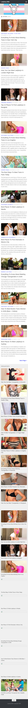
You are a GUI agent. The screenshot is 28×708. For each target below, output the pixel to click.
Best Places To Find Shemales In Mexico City (11, 624)
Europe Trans (5, 68)
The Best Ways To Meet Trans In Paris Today (11, 592)
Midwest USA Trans (6, 271)
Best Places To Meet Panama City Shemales (13, 486)
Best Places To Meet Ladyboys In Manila (10, 608)
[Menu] (26, 2)
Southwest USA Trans (7, 135)
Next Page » (23, 360)
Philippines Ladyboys (7, 204)
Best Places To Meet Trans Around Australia (13, 416)
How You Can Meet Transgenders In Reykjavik (13, 503)
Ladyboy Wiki (5, 2)
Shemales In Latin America (8, 237)
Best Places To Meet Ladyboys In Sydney (11, 676)
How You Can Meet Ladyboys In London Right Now (13, 542)
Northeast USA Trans (7, 33)
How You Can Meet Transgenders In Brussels (13, 382)
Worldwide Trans (6, 339)
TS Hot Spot (17, 33)
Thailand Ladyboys (6, 102)
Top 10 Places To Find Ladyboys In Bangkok (11, 558)
